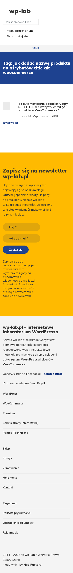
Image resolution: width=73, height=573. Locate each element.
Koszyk (7, 458)
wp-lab (30, 555)
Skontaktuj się (17, 36)
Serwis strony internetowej (20, 423)
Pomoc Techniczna (15, 432)
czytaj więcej (11, 122)
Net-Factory (33, 564)
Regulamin (10, 503)
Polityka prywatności (17, 513)
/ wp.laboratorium (19, 30)
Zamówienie (11, 468)
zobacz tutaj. (53, 374)
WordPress (10, 393)
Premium (9, 413)
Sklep (6, 448)
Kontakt (8, 487)
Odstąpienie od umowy (18, 522)
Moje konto (10, 477)
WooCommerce (13, 403)
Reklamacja (10, 532)
